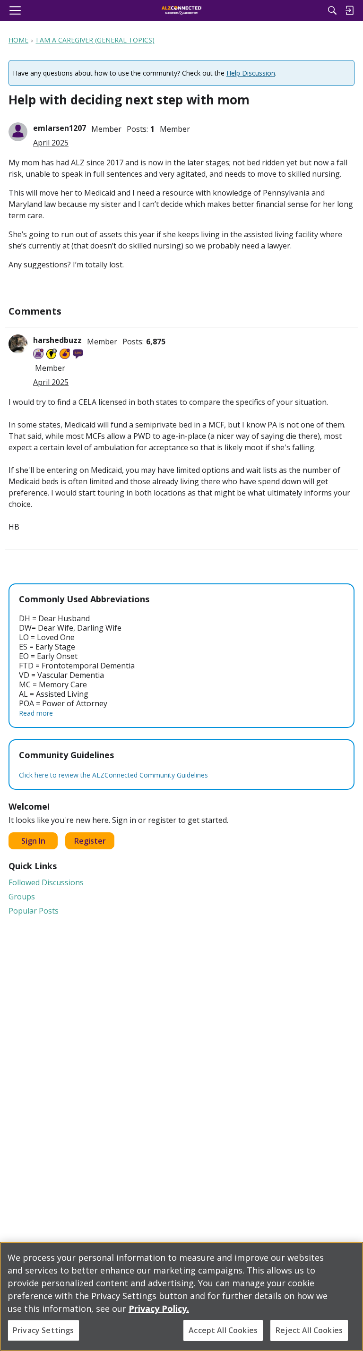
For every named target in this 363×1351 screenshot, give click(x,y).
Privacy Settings (43, 1330)
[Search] (332, 10)
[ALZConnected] (182, 10)
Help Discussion (250, 72)
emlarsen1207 (59, 128)
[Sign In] (349, 10)
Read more (36, 713)
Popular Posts (34, 911)
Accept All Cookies (223, 1330)
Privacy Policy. (159, 1308)
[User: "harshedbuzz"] (18, 343)
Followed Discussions (46, 882)
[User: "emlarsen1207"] (18, 131)
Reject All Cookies (309, 1330)
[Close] (347, 1257)
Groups (22, 896)
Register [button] (90, 841)
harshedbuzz (57, 340)
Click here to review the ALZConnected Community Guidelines (113, 774)
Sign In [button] (33, 841)
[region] (181, 1296)
